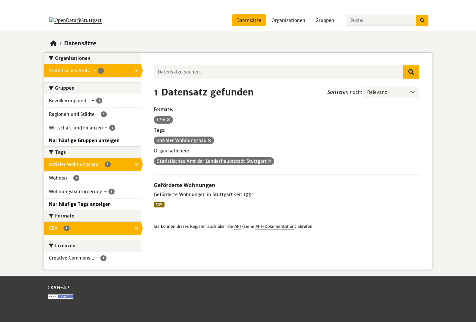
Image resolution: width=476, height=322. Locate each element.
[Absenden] (422, 20)
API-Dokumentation (275, 226)
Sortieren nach (344, 92)
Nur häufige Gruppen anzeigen (84, 140)
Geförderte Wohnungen (184, 185)
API (237, 226)
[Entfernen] (168, 120)
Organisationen (288, 20)
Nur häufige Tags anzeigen (80, 204)
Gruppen (324, 20)
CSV (159, 204)
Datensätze (248, 20)
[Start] (53, 43)
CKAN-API (59, 288)
